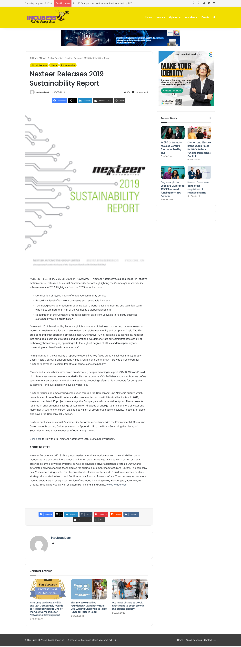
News (160, 17)
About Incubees (194, 640)
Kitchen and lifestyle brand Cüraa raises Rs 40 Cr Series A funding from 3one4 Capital (199, 149)
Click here (35, 438)
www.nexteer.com (116, 484)
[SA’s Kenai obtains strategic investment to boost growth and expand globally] (130, 589)
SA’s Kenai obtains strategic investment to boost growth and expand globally (128, 605)
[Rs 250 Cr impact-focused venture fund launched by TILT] (173, 132)
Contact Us (210, 640)
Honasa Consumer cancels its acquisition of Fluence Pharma (198, 187)
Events (205, 17)
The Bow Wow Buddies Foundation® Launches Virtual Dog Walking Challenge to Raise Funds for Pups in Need (89, 607)
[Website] (53, 543)
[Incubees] (47, 17)
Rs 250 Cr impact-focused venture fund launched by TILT (171, 147)
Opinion (173, 17)
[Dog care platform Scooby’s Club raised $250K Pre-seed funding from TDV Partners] (173, 172)
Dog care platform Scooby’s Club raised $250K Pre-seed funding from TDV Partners (172, 189)
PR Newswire (68, 65)
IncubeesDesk (42, 92)
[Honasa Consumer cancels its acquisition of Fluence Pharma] (199, 172)
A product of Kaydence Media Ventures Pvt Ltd (92, 640)
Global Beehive (55, 58)
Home (148, 17)
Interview (190, 17)
